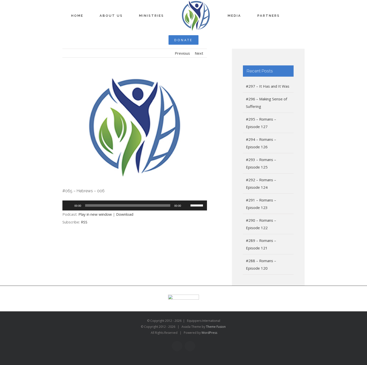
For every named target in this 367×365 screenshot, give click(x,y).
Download (124, 196)
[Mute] (186, 187)
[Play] (68, 187)
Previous (182, 35)
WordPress (209, 315)
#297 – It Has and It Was (267, 68)
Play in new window (95, 196)
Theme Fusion (216, 309)
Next (199, 35)
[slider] (197, 187)
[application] (134, 188)
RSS (84, 204)
